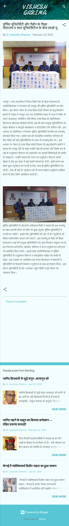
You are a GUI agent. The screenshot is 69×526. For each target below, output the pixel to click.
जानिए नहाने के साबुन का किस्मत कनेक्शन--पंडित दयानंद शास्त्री (27, 422)
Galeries (42, 519)
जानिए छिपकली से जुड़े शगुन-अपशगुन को (26, 378)
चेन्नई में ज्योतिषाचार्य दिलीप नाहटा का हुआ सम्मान (29, 466)
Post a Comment (16, 301)
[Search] (64, 7)
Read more (59, 409)
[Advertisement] (34, 332)
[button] (64, 25)
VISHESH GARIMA (34, 10)
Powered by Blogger (37, 512)
